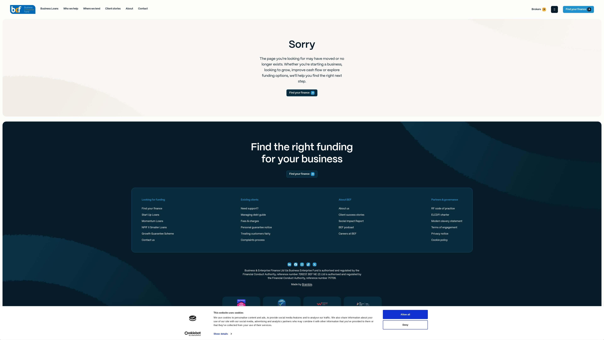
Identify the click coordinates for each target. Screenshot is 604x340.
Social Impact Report (351, 221)
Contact (143, 9)
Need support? (249, 208)
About (129, 9)
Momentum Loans (152, 221)
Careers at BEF (347, 234)
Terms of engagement (444, 227)
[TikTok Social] (308, 264)
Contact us (148, 240)
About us (344, 208)
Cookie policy (439, 240)
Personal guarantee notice (256, 227)
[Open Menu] (554, 9)
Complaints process (253, 240)
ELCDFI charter (440, 215)
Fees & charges (250, 221)
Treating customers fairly (255, 234)
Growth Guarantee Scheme (158, 234)
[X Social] (314, 264)
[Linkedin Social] (289, 264)
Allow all (405, 314)
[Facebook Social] (296, 264)
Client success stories (351, 215)
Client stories (113, 9)
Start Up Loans (150, 215)
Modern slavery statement (446, 221)
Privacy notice (439, 234)
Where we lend (91, 9)
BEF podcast (346, 227)
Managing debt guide (253, 215)
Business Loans (49, 9)
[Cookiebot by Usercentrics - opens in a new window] (193, 334)
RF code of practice (443, 208)
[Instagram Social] (302, 264)
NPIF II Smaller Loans (154, 227)
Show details (221, 333)
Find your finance (576, 9)
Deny (405, 324)
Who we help (70, 9)
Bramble (307, 284)
